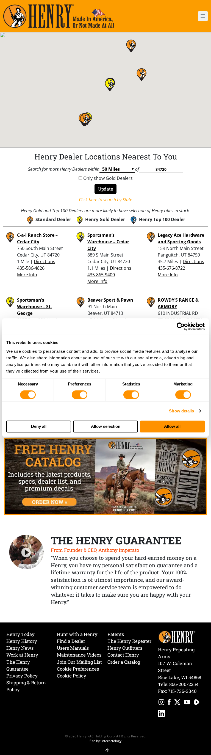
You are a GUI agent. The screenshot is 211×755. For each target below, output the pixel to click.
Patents (115, 634)
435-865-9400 (101, 275)
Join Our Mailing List (79, 662)
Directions (44, 261)
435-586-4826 (31, 268)
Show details (181, 411)
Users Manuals (73, 648)
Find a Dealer (71, 641)
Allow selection (105, 426)
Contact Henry (123, 655)
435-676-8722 (171, 268)
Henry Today (20, 634)
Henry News (20, 648)
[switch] (79, 394)
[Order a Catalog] (105, 476)
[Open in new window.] (161, 703)
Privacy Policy (22, 676)
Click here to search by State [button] (105, 200)
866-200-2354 (184, 684)
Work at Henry (22, 655)
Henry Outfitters (124, 648)
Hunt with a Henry (77, 634)
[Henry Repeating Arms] (58, 16)
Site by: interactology (105, 741)
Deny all (38, 426)
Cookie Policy (71, 676)
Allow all (172, 426)
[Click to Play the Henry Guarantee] (26, 552)
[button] (187, 16)
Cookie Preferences (78, 669)
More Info (27, 275)
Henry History (21, 641)
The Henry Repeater (129, 641)
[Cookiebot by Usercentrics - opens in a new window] (181, 327)
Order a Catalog (123, 662)
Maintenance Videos (79, 655)
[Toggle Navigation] (203, 16)
